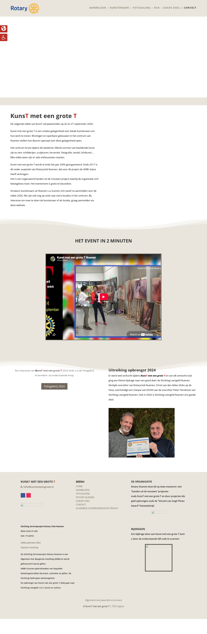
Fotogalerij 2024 (54, 386)
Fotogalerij (142, 8)
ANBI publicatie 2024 (31, 542)
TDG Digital (118, 606)
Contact (190, 8)
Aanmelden (97, 8)
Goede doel (171, 8)
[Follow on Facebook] (23, 495)
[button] (3, 37)
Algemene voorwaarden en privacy (103, 600)
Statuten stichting (29, 547)
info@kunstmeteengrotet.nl (39, 486)
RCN (157, 8)
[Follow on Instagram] (28, 495)
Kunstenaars (119, 8)
